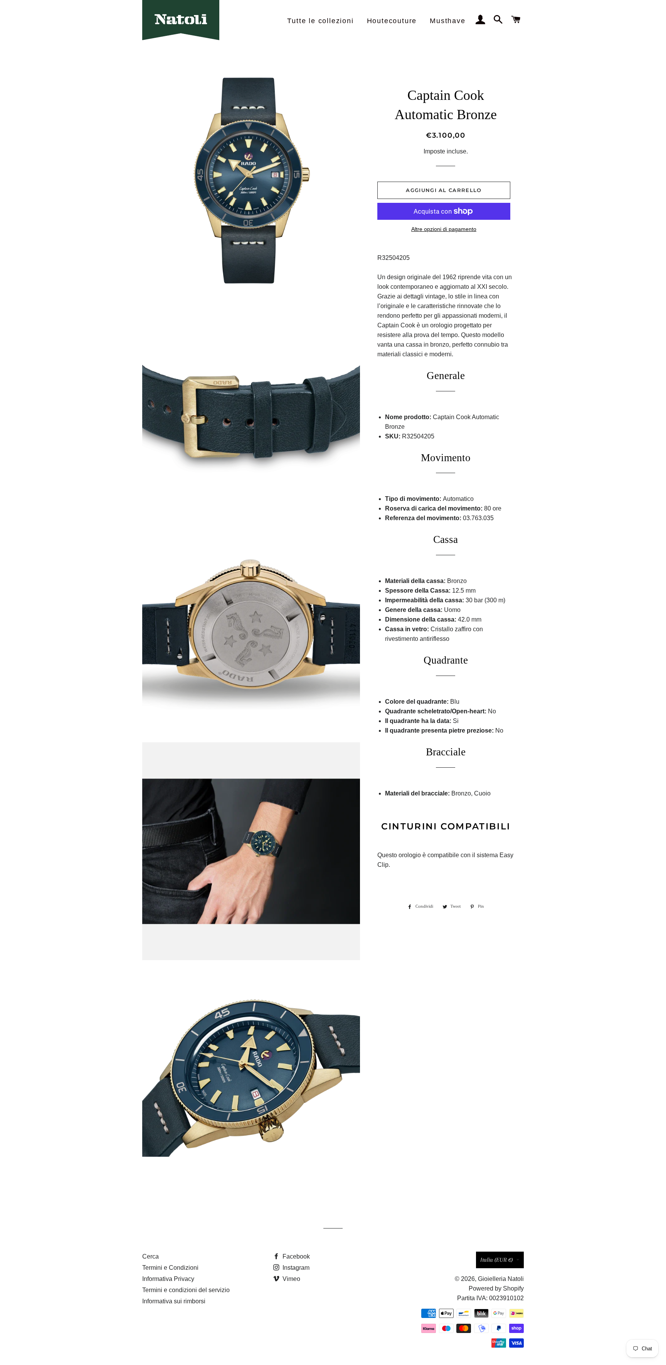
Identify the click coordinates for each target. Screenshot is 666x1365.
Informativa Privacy (168, 1279)
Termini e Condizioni (170, 1267)
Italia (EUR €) (496, 1259)
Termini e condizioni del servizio (186, 1290)
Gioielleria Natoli (501, 1279)
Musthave (447, 21)
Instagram (295, 1267)
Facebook (295, 1256)
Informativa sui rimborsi (173, 1301)
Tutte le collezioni (320, 21)
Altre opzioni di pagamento (443, 229)
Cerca (150, 1256)
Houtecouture (392, 21)
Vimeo (290, 1279)
